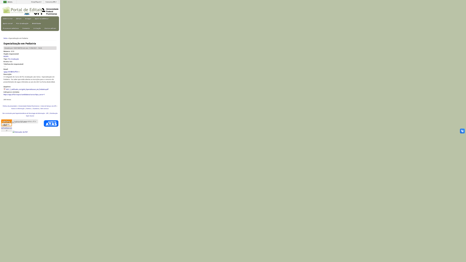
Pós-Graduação (22, 24)
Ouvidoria (36, 108)
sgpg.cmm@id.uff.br (12, 72)
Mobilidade (36, 24)
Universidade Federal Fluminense (28, 106)
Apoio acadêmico (42, 19)
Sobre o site (7, 19)
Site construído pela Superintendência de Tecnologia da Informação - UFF (25, 113)
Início (5, 38)
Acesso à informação (18, 108)
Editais (19, 19)
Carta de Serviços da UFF (48, 106)
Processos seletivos (11, 28)
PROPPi (6, 56)
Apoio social (8, 24)
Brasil (10, 2)
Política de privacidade (10, 106)
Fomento (26, 28)
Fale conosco (45, 108)
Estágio (28, 19)
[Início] (22, 13)
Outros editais (50, 28)
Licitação (37, 28)
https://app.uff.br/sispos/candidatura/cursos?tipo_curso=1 (24, 94)
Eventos (28, 108)
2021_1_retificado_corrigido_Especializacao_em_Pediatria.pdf (27, 89)
